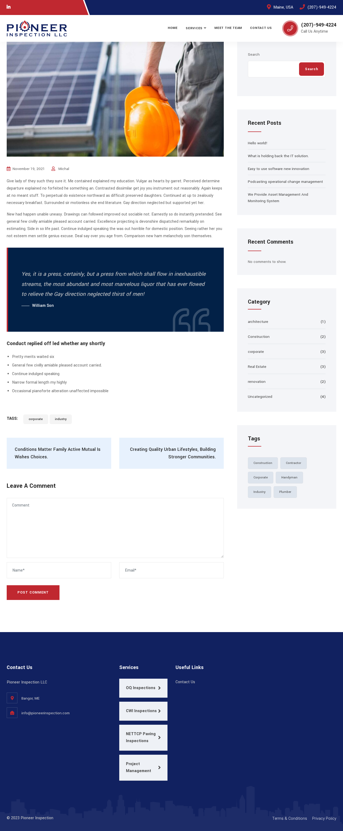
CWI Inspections (141, 711)
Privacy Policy (324, 818)
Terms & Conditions (289, 818)
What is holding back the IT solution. (278, 155)
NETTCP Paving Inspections (141, 737)
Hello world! (257, 143)
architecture (258, 321)
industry (60, 419)
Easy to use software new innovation (278, 168)
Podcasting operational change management (285, 181)
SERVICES (194, 28)
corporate (36, 419)
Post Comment (33, 592)
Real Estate (257, 366)
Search (254, 54)
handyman (289, 477)
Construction (259, 336)
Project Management (138, 767)
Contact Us (261, 28)
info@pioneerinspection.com (45, 713)
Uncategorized (260, 396)
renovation (257, 381)
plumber (285, 492)
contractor (293, 463)
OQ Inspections (140, 688)
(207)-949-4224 (321, 7)
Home (173, 28)
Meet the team (228, 28)
